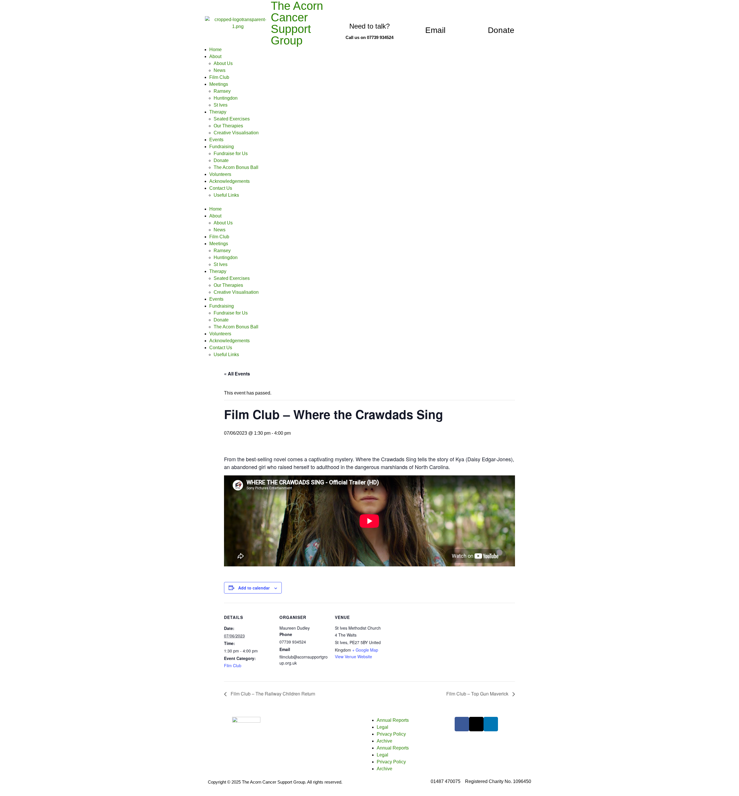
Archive (384, 741)
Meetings (218, 84)
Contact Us (220, 188)
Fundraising (221, 146)
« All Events (237, 373)
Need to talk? (369, 26)
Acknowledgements (229, 181)
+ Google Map (365, 650)
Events (216, 139)
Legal (382, 727)
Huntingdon (226, 98)
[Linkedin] (491, 724)
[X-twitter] (476, 724)
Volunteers (220, 174)
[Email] (435, 15)
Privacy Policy (391, 734)
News (219, 70)
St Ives (220, 105)
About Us (223, 63)
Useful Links (226, 195)
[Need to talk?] (369, 12)
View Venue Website (353, 656)
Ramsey (222, 91)
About (215, 56)
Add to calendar (254, 588)
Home (215, 49)
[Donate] (501, 15)
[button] (369, 202)
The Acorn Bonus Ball (236, 167)
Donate (501, 30)
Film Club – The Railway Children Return (272, 693)
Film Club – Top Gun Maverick (478, 693)
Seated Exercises (232, 118)
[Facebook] (462, 724)
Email (435, 30)
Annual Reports (393, 720)
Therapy (217, 111)
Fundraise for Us (231, 153)
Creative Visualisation (236, 132)
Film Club (219, 77)
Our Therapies (228, 125)
